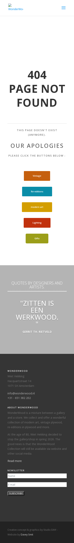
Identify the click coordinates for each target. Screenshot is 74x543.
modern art (37, 206)
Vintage (37, 175)
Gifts (37, 238)
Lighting (37, 222)
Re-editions (37, 191)
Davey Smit (27, 534)
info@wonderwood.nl (21, 393)
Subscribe (16, 493)
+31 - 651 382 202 (19, 398)
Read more (14, 461)
